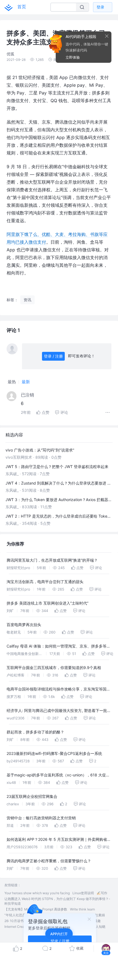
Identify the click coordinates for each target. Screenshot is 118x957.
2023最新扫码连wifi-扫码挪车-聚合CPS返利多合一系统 (54, 753)
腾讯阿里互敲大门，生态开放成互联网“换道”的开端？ (52, 560)
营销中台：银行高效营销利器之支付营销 (41, 817)
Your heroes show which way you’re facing (37, 893)
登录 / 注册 (53, 356)
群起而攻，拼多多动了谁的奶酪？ (35, 732)
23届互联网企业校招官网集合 (32, 796)
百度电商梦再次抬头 (24, 624)
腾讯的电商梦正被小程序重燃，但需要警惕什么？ (49, 860)
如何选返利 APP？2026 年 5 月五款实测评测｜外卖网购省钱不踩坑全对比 (59, 840)
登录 (100, 7)
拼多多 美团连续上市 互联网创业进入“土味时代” (47, 603)
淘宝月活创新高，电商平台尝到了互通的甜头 (45, 581)
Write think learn (82, 909)
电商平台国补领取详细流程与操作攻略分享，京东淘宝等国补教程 (58, 690)
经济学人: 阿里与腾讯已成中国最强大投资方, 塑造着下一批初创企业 (59, 711)
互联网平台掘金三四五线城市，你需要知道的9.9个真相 (54, 667)
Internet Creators (17, 927)
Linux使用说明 (83, 893)
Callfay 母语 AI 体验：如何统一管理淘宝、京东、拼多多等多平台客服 (58, 647)
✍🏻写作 (102, 893)
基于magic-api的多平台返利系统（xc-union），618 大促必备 (58, 776)
